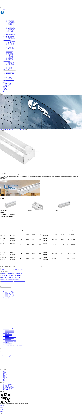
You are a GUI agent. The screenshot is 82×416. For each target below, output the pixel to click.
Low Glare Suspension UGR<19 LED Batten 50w (14, 345)
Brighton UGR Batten (9, 31)
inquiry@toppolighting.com (5, 0)
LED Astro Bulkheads (9, 56)
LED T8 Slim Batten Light (10, 27)
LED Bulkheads (7, 49)
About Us (4, 82)
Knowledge (5, 86)
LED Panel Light (7, 61)
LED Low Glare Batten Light (9, 18)
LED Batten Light (7, 25)
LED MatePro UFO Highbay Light (11, 74)
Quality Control (7, 85)
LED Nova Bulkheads (9, 57)
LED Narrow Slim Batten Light (11, 28)
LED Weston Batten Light (10, 20)
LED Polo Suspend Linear (10, 37)
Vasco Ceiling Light (9, 78)
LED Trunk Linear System (9, 32)
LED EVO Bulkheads (9, 55)
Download (4, 88)
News (4, 87)
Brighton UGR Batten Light (12, 303)
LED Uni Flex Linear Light (10, 38)
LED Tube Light (7, 65)
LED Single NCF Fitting (10, 48)
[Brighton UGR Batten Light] (5, 355)
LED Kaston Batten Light (10, 23)
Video (4, 90)
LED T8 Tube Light (9, 67)
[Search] (0, 93)
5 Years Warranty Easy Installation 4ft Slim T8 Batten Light (12, 269)
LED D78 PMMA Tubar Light (10, 337)
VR (3, 91)
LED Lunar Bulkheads (9, 53)
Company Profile (8, 84)
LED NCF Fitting (7, 46)
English (4, 9)
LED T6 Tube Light (9, 68)
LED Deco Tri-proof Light (10, 42)
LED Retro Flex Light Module (9, 34)
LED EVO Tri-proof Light (10, 44)
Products (4, 16)
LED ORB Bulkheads (9, 58)
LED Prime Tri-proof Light (10, 41)
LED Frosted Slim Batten (10, 29)
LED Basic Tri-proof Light (10, 43)
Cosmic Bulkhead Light (9, 59)
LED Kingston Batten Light (10, 22)
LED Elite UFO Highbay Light (11, 75)
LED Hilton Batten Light (10, 24)
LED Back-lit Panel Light (10, 63)
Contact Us (5, 89)
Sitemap (4, 380)
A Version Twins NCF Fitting (12, 316)
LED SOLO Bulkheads (9, 54)
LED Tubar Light (7, 69)
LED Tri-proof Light (7, 40)
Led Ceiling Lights (7, 77)
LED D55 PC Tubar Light (10, 72)
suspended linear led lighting (9, 36)
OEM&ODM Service (9, 83)
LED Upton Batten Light (10, 21)
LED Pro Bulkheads (9, 52)
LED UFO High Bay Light (9, 73)
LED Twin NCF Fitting (9, 47)
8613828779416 (3, 1)
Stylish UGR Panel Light (10, 64)
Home (4, 15)
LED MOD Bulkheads (9, 51)
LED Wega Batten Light (9, 30)
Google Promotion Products (9, 80)
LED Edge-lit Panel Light (10, 62)
